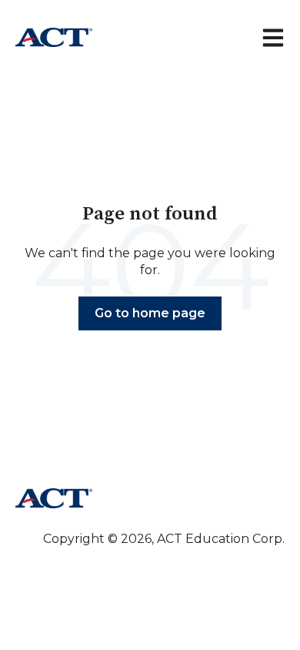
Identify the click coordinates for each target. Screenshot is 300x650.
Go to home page (150, 313)
